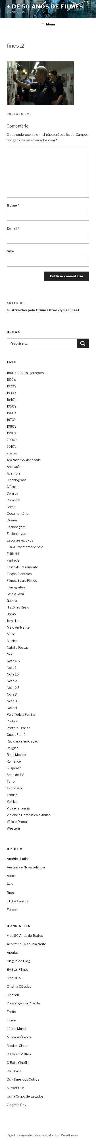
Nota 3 (12, 694)
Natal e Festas (18, 647)
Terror (11, 781)
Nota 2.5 (13, 688)
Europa (12, 910)
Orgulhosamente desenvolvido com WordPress (42, 1135)
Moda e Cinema (18, 1046)
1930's (11, 393)
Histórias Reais (18, 607)
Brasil (11, 893)
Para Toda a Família (21, 714)
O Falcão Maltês (19, 1054)
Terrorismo (15, 788)
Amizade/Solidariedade (24, 460)
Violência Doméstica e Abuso (29, 815)
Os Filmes (14, 1071)
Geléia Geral (16, 594)
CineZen (13, 995)
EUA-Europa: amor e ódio (25, 547)
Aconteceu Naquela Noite (26, 944)
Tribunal (12, 795)
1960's (12, 413)
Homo (11, 614)
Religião (13, 748)
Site (10, 251)
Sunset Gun (15, 1088)
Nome (13, 205)
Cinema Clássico (19, 987)
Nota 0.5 (13, 661)
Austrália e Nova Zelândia (26, 867)
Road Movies (16, 755)
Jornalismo (15, 621)
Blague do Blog (18, 961)
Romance (14, 761)
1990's (12, 433)
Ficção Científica (19, 574)
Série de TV (15, 775)
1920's (11, 386)
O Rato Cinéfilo (18, 1063)
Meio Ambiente (18, 627)
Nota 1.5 (13, 674)
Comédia (13, 500)
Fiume (11, 1020)
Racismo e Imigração (22, 741)
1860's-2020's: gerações (25, 373)
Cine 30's (14, 978)
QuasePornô (16, 734)
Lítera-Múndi (16, 1029)
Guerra (12, 600)
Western (13, 828)
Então (11, 1012)
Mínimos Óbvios (19, 1037)
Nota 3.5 (13, 701)
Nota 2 (12, 681)
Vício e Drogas (18, 822)
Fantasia (13, 560)
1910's (11, 379)
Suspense (14, 768)
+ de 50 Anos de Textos (25, 936)
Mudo (11, 634)
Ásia (10, 884)
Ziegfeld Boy (16, 1105)
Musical (12, 641)
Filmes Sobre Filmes (22, 580)
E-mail (13, 228)
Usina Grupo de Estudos (25, 1096)
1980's (12, 426)
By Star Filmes (18, 970)
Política (12, 721)
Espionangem (17, 533)
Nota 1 (11, 667)
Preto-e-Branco (18, 728)
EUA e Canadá (17, 901)
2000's (12, 440)
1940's (12, 400)
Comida (12, 493)
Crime (11, 507)
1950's (12, 406)
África (11, 876)
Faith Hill (13, 554)
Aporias (13, 953)
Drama (12, 520)
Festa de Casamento (22, 567)
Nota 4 (12, 708)
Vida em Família (18, 808)
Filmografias (16, 587)
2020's (12, 453)
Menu (50, 24)
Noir (10, 654)
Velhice (12, 801)
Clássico (13, 487)
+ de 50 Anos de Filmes (45, 6)
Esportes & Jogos (20, 540)
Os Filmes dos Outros (23, 1079)
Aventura (13, 473)
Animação (14, 466)
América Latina (18, 859)
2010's (12, 446)
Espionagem (16, 527)
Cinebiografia (17, 480)
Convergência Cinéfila (23, 1003)
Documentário (17, 513)
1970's (11, 420)
